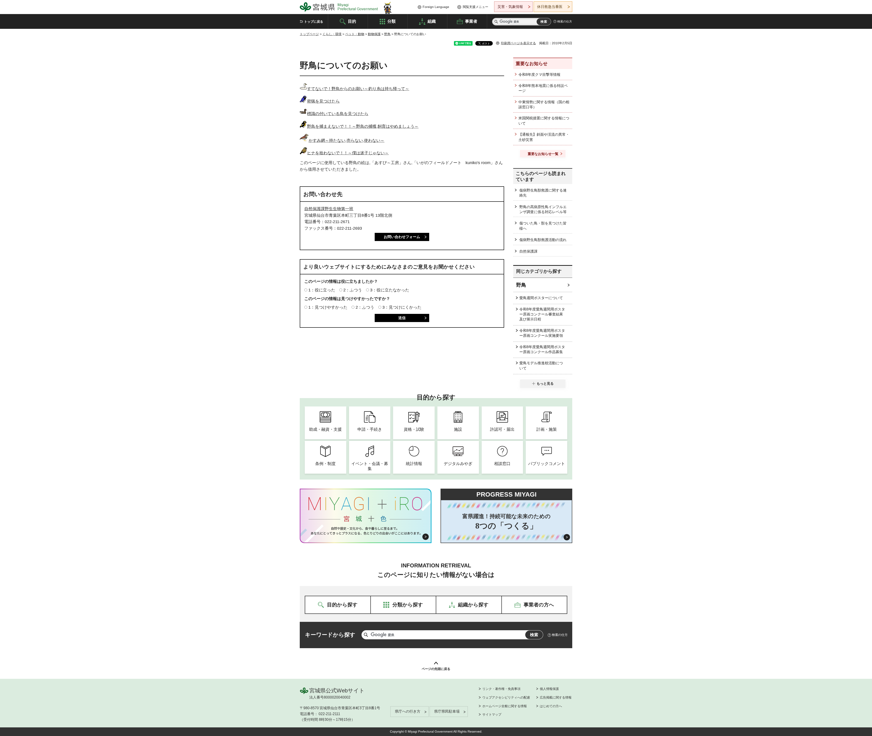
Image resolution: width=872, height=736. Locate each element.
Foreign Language (436, 7)
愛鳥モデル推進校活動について (541, 365)
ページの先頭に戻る (436, 669)
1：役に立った (321, 290)
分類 (391, 21)
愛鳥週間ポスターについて (541, 298)
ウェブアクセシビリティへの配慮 (506, 697)
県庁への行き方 (407, 711)
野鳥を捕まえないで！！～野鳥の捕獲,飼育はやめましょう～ (363, 126)
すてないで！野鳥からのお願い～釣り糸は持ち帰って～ (358, 88)
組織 (432, 21)
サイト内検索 (496, 21)
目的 (352, 21)
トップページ (309, 34)
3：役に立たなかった (389, 290)
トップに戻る (313, 21)
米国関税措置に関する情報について (543, 120)
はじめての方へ (551, 706)
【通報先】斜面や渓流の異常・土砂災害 (543, 137)
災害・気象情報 (510, 7)
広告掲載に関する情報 (556, 697)
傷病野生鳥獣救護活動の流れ (543, 240)
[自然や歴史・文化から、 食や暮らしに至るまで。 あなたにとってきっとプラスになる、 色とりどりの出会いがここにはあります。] (366, 531)
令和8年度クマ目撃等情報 (539, 74)
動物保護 (374, 34)
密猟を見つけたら (323, 101)
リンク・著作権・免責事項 (501, 689)
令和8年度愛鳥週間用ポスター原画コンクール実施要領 (542, 333)
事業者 (471, 21)
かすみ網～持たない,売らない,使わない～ (346, 140)
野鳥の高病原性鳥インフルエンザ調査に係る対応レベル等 (543, 209)
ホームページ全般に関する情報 (504, 706)
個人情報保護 (549, 689)
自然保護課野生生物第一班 (328, 209)
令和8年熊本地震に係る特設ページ (543, 88)
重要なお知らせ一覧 (543, 154)
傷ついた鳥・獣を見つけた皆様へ (543, 225)
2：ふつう (352, 290)
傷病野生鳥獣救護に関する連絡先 (543, 192)
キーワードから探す (330, 635)
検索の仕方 (564, 21)
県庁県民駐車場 (447, 711)
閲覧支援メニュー (475, 7)
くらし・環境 (332, 34)
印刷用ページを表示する (518, 43)
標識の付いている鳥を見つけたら (337, 113)
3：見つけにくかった (401, 307)
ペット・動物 (354, 34)
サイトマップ (491, 714)
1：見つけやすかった (327, 307)
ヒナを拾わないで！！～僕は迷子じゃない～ (348, 153)
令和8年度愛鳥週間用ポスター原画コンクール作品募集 (542, 349)
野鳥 (387, 34)
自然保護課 (528, 251)
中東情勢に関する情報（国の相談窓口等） (543, 104)
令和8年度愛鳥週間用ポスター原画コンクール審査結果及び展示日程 (542, 314)
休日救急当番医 (549, 7)
